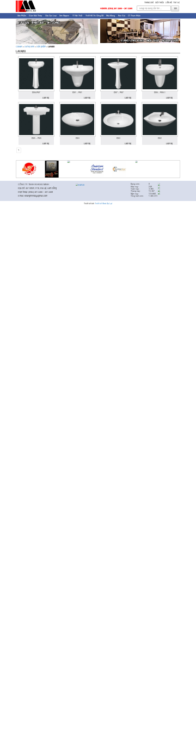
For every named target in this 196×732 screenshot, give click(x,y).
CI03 (77, 138)
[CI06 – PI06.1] (159, 73)
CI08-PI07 (36, 92)
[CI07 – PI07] (118, 73)
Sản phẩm (21, 15)
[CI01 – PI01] (77, 73)
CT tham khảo (134, 15)
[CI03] (77, 119)
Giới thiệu (159, 2)
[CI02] (159, 119)
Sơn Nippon (64, 15)
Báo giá (121, 15)
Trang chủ (149, 2)
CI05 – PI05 (36, 138)
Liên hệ (169, 2)
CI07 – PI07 (119, 92)
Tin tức (176, 2)
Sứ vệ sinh (29, 46)
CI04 (118, 138)
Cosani (19, 46)
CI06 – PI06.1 (160, 92)
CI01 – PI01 (77, 92)
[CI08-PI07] (36, 73)
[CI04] (118, 119)
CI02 (160, 138)
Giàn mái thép (35, 15)
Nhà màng (110, 15)
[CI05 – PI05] (36, 119)
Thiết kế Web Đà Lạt (103, 203)
